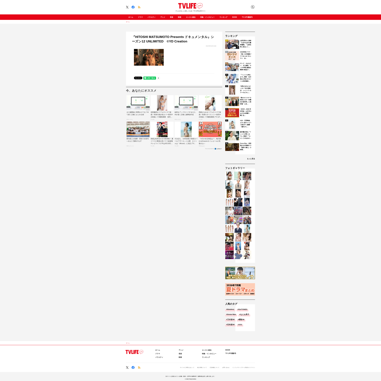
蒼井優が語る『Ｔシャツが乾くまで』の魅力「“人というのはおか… (245, 135)
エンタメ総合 (191, 17)
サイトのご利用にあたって (187, 367)
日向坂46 (231, 325)
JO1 (240, 325)
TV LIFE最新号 (247, 17)
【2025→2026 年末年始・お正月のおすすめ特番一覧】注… (245, 112)
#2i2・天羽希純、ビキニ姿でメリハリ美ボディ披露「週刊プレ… (245, 124)
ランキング (223, 17)
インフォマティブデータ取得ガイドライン (243, 367)
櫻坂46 (241, 320)
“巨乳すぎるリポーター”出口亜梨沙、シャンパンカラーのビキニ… (245, 89)
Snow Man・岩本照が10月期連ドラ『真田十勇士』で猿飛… (245, 146)
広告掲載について (214, 367)
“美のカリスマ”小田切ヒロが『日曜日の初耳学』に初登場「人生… (245, 101)
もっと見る (251, 159)
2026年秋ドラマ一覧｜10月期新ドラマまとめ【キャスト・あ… (245, 55)
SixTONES (243, 309)
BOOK (234, 17)
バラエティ (152, 17)
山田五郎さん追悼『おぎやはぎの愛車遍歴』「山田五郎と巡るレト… (245, 44)
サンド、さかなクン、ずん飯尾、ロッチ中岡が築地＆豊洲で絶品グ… (245, 66)
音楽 (171, 17)
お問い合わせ (225, 367)
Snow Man (231, 314)
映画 (179, 17)
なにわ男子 (244, 314)
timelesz (230, 309)
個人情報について (202, 367)
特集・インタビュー (207, 17)
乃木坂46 (231, 320)
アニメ (162, 17)
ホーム (130, 17)
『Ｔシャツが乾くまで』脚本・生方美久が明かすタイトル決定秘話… (245, 78)
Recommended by (209, 148)
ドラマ (140, 17)
